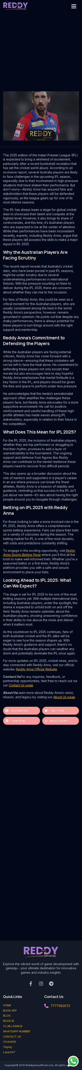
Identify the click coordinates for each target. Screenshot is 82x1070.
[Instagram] (41, 983)
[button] (74, 6)
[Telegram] (51, 983)
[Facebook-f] (30, 983)
